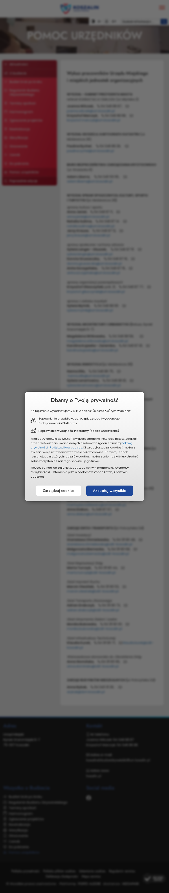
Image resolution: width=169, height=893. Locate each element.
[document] (84, 446)
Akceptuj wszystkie (109, 490)
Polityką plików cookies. (66, 447)
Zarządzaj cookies (59, 490)
